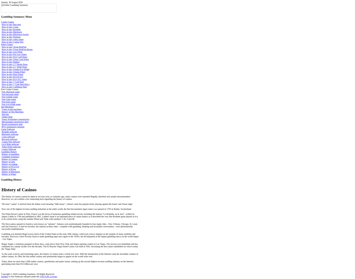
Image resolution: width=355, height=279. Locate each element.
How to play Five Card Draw (14, 57)
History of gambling (10, 154)
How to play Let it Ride (12, 52)
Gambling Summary (10, 157)
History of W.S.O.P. (10, 167)
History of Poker (9, 174)
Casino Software (9, 149)
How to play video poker (13, 39)
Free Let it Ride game (11, 104)
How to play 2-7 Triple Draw (14, 67)
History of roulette (10, 164)
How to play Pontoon (11, 37)
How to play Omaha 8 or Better (15, 69)
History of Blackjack (11, 172)
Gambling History (9, 152)
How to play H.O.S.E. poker (14, 79)
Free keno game (9, 102)
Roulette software (9, 132)
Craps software (8, 137)
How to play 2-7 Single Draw (15, 64)
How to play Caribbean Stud (14, 87)
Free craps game (9, 99)
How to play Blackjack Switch (15, 34)
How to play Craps (10, 27)
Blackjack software (10, 134)
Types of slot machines (12, 109)
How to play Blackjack (12, 32)
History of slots (8, 162)
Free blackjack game (11, 92)
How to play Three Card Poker (15, 59)
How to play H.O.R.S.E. (12, 77)
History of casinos (9, 159)
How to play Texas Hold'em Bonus (17, 49)
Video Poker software (11, 147)
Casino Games (7, 22)
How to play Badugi (11, 62)
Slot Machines (7, 107)
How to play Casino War (12, 42)
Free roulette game (10, 97)
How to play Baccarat (11, 24)
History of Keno (9, 169)
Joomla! (4, 276)
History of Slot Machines (13, 112)
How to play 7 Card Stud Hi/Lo (16, 84)
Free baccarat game (10, 94)
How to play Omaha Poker (13, 72)
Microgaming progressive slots (15, 122)
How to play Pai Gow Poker (14, 54)
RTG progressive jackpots (13, 127)
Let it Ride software (10, 144)
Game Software (8, 129)
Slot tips (5, 114)
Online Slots (7, 117)
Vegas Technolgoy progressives (15, 119)
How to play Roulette (11, 29)
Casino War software (11, 142)
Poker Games (7, 44)
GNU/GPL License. (48, 276)
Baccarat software (9, 139)
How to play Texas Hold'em (14, 47)
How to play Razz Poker (12, 74)
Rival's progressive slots (12, 124)
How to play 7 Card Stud (13, 82)
